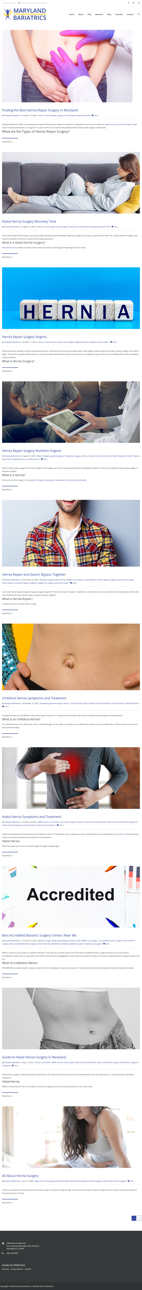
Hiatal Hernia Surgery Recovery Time (29, 221)
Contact (130, 14)
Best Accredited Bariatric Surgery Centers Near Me (39, 935)
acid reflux (55, 822)
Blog (109, 14)
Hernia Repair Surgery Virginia (24, 337)
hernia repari (49, 226)
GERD (56, 579)
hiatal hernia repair (93, 1062)
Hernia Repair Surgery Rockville (77, 115)
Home (71, 14)
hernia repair (57, 342)
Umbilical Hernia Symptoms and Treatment (34, 698)
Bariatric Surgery (47, 579)
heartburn (80, 822)
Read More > (7, 141)
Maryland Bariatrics (13, 115)
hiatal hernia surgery (110, 1062)
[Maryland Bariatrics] (25, 14)
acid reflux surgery (67, 822)
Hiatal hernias (7, 247)
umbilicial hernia (131, 703)
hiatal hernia (74, 226)
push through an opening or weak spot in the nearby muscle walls (59, 480)
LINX (78, 940)
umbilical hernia (32, 459)
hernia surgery (62, 226)
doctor (122, 834)
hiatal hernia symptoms (128, 822)
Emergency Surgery (73, 456)
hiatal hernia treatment (45, 825)
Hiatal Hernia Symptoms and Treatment (31, 816)
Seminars (99, 14)
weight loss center (76, 944)
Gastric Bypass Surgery (107, 579)
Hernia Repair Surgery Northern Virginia (79, 342)
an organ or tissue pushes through (116, 124)
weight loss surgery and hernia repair (53, 583)
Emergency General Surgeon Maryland (62, 1181)
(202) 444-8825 (12, 1253)
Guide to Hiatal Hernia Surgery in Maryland (34, 1057)
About (80, 14)
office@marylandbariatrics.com (34, 3)
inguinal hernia (19, 459)
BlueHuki (49, 1286)
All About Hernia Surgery (20, 1175)
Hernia (41, 115)
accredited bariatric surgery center (113, 940)
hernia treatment (99, 822)
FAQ (89, 14)
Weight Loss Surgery (74, 579)
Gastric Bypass (91, 579)
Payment (119, 14)
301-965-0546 (10, 3)
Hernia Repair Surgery (54, 115)
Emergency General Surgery (90, 1181)
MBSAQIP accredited (59, 944)
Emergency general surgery (52, 456)
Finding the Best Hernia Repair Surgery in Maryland (40, 110)
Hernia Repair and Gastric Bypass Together (34, 574)
